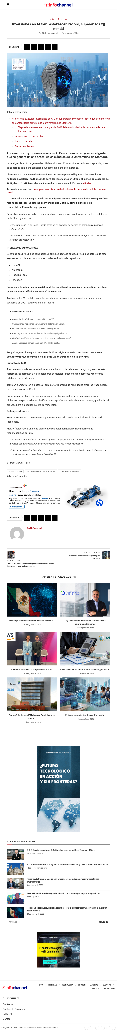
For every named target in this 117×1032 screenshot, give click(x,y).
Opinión (81, 985)
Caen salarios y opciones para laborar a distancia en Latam (38, 324)
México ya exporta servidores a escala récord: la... (32, 621)
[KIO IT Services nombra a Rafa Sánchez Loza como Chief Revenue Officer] (15, 854)
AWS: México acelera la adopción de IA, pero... (32, 669)
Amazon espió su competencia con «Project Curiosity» (36, 343)
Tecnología (67, 985)
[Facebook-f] (86, 1028)
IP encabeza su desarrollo (29, 136)
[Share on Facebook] (27, 47)
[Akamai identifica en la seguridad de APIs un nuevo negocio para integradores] (15, 898)
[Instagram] (114, 1028)
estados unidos (15, 471)
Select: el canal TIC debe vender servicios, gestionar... (85, 669)
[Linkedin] (97, 1028)
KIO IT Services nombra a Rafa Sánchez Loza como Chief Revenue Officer (61, 850)
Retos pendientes (24, 146)
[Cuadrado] (58, 933)
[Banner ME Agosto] (58, 484)
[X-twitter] (92, 1028)
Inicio (41, 985)
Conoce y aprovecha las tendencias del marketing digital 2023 (39, 333)
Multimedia (109, 989)
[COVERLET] (58, 747)
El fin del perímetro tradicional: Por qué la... (85, 715)
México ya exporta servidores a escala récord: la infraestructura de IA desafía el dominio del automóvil (68, 909)
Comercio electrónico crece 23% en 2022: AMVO (33, 319)
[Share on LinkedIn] (41, 47)
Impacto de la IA (24, 141)
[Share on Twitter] (34, 47)
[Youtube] (103, 1028)
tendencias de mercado (69, 471)
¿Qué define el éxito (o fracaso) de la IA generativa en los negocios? (41, 338)
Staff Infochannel (50, 33)
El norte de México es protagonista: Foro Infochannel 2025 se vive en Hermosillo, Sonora (67, 864)
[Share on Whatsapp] (48, 47)
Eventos (107, 985)
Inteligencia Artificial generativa (41, 471)
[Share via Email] (55, 47)
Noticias (52, 985)
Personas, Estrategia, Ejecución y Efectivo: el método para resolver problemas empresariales (63, 880)
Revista (95, 989)
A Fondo (94, 985)
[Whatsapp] (108, 1028)
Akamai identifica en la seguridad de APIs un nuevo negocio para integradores (63, 893)
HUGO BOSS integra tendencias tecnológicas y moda (35, 329)
